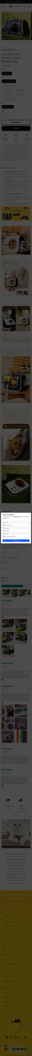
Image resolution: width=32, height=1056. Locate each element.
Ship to (6, 522)
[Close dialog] (30, 514)
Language (6, 528)
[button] (16, 525)
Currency (6, 533)
